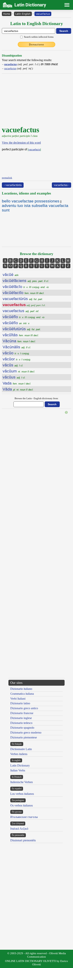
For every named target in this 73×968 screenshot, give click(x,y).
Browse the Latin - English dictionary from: (37, 398)
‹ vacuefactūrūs (13, 185)
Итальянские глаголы (24, 817)
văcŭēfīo (16, 323)
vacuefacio (34, 149)
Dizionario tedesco (21, 722)
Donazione (36, 44)
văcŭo (16, 353)
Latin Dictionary (20, 765)
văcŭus (14, 377)
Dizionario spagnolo (22, 727)
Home (6, 13)
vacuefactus (43, 13)
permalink (7, 177)
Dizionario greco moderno (25, 732)
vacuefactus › (61, 185)
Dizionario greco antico (24, 708)
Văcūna (19, 341)
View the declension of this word (21, 142)
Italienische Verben (21, 782)
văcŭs (13, 365)
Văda (18, 389)
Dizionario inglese (21, 718)
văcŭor (17, 359)
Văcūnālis (17, 347)
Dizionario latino (20, 703)
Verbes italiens (18, 754)
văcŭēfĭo (23, 317)
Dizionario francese (21, 713)
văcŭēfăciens (26, 280)
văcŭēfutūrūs (22, 329)
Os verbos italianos (21, 805)
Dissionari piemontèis (23, 840)
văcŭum (19, 371)
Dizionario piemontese (23, 737)
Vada (17, 383)
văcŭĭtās (21, 335)
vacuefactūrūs (23, 298)
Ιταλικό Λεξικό (19, 828)
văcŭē (11, 274)
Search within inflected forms (39, 36)
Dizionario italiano (21, 688)
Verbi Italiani (17, 698)
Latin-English (23, 13)
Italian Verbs (17, 770)
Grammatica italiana (22, 693)
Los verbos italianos (22, 793)
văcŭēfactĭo (23, 292)
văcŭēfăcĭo (26, 286)
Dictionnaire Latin (21, 749)
